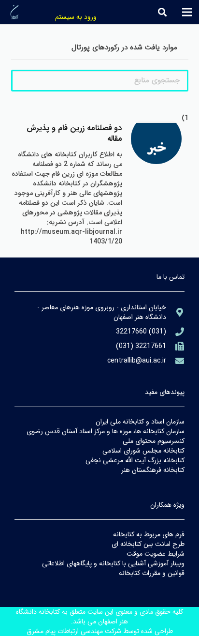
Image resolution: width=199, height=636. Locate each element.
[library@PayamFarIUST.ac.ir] (175, 360)
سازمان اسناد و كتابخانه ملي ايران (140, 421)
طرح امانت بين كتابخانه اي (148, 544)
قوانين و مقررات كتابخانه (152, 573)
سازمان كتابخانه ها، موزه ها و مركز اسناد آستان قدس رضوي (106, 431)
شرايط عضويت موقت (156, 553)
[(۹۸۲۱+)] (175, 346)
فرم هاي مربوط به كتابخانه (149, 534)
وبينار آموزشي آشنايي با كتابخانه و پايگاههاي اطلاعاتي (113, 563)
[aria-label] (156, 148)
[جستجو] (162, 12)
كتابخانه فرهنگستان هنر (153, 470)
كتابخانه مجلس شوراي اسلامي (143, 450)
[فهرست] (187, 12)
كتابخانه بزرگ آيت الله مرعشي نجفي (135, 460)
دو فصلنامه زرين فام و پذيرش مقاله (74, 133)
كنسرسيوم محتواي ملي (154, 441)
